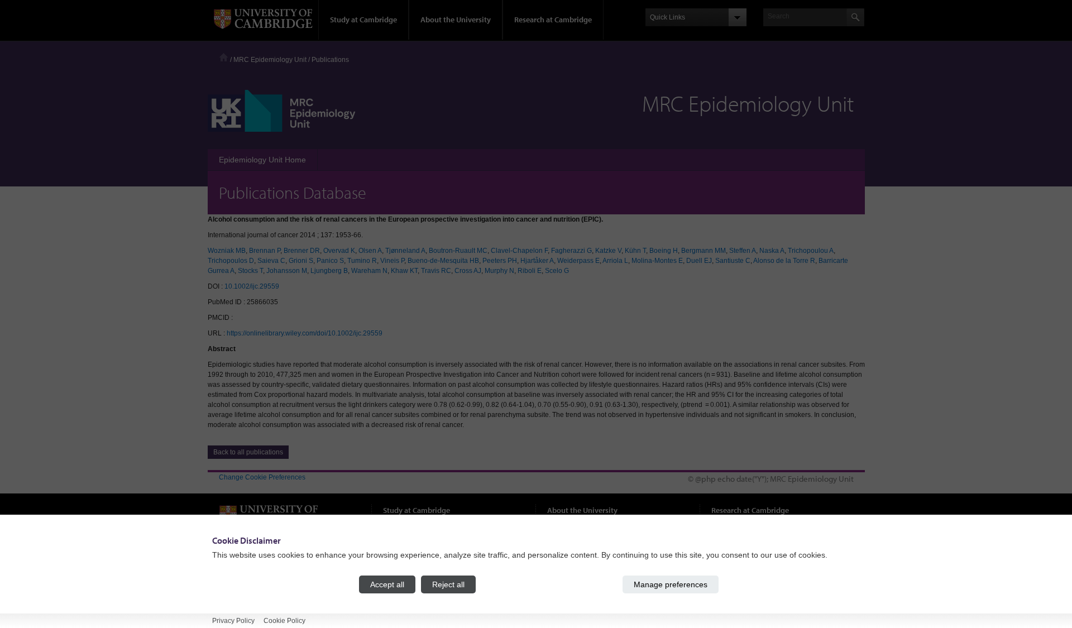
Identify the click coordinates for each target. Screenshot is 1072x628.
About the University (455, 20)
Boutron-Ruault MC (458, 251)
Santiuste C (732, 261)
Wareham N (369, 271)
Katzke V (608, 251)
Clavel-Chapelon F (519, 251)
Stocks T (250, 271)
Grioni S (301, 261)
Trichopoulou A (811, 251)
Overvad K (339, 251)
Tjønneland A (405, 251)
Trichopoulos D (231, 261)
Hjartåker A (537, 261)
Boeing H (663, 251)
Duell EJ (699, 261)
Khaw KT (404, 271)
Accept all (387, 584)
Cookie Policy (284, 621)
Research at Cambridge (553, 20)
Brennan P (264, 251)
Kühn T (635, 251)
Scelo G (557, 271)
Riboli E (530, 271)
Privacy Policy (233, 621)
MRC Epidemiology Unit (270, 60)
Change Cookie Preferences (262, 477)
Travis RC (436, 271)
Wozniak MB (227, 251)
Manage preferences (670, 584)
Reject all (448, 584)
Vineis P (392, 261)
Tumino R (362, 261)
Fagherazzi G (571, 251)
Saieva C (271, 261)
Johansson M (286, 271)
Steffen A (742, 251)
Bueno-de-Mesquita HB (443, 261)
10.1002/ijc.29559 (251, 286)
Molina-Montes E (657, 261)
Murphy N (499, 271)
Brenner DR (302, 251)
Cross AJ (467, 271)
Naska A (771, 251)
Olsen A (370, 251)
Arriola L (615, 261)
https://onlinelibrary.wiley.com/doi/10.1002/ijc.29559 (304, 333)
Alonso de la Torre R (784, 261)
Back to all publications (248, 452)
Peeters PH (499, 261)
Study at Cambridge (363, 20)
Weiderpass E (578, 261)
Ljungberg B (329, 271)
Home (223, 57)
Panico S (330, 261)
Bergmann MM (703, 251)
